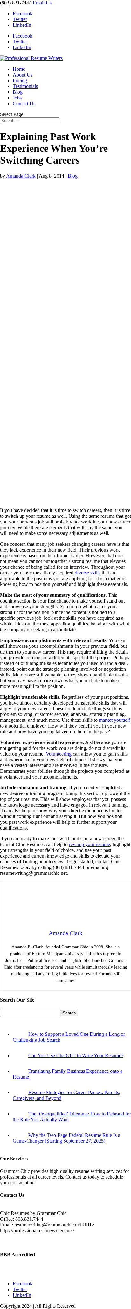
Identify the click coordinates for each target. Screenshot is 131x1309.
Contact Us (24, 103)
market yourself (114, 720)
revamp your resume (89, 844)
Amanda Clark (21, 176)
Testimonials (25, 86)
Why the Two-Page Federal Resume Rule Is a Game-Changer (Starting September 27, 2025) (66, 1138)
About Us (22, 74)
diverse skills (87, 572)
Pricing (20, 80)
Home (19, 69)
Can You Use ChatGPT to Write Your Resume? (75, 1055)
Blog (18, 92)
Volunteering (59, 754)
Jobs (17, 97)
